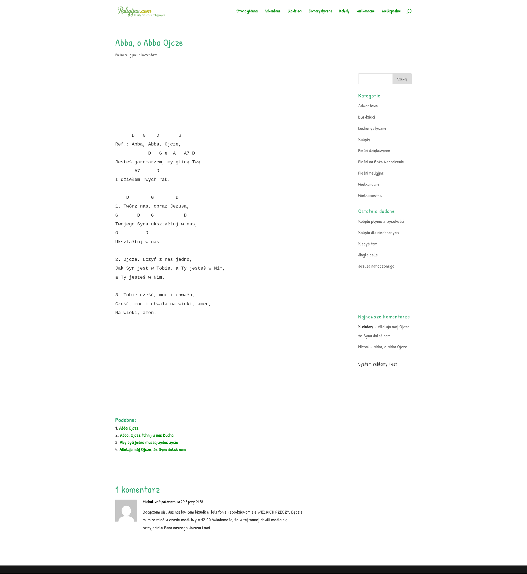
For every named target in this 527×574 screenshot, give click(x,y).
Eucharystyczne (320, 11)
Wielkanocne (366, 11)
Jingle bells (368, 254)
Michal (148, 502)
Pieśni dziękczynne (374, 150)
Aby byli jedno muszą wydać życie (149, 442)
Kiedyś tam (367, 243)
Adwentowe (273, 11)
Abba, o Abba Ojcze (390, 346)
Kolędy (344, 11)
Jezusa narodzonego (376, 266)
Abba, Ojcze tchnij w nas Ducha (146, 435)
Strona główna (246, 11)
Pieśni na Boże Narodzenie (381, 161)
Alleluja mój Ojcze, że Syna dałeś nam (152, 449)
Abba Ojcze (129, 428)
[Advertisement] (218, 92)
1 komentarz (148, 54)
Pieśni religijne (126, 54)
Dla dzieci (295, 11)
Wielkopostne (391, 11)
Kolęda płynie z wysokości (381, 221)
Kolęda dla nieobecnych (378, 232)
